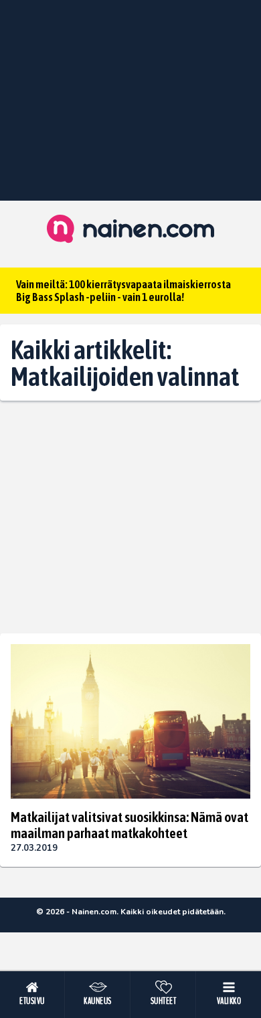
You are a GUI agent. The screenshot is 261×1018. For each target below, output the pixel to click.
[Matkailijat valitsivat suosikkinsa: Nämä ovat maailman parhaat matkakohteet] (130, 721)
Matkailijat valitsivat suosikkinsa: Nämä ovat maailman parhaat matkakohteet (129, 825)
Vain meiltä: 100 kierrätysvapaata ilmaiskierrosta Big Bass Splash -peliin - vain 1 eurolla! (123, 291)
